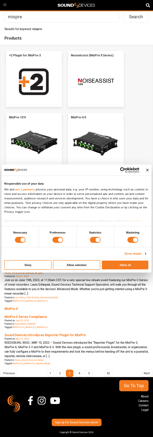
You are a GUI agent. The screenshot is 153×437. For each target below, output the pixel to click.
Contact (144, 405)
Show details (132, 253)
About (145, 396)
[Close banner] (147, 170)
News (18, 360)
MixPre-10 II (18, 301)
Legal (145, 410)
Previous (9, 373)
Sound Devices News (32, 360)
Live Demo (20, 297)
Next (147, 373)
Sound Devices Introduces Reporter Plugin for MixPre (45, 335)
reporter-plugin (43, 363)
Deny (28, 265)
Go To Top (134, 385)
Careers (143, 401)
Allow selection (77, 265)
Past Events (33, 297)
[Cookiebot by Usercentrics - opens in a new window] (123, 170)
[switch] (57, 240)
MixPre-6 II (42, 301)
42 (108, 373)
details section (131, 220)
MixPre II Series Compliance (25, 317)
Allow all (125, 265)
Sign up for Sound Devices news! (76, 422)
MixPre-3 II (31, 301)
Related (31, 324)
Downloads (20, 324)
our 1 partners (25, 189)
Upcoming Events (49, 297)
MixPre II (11, 309)
